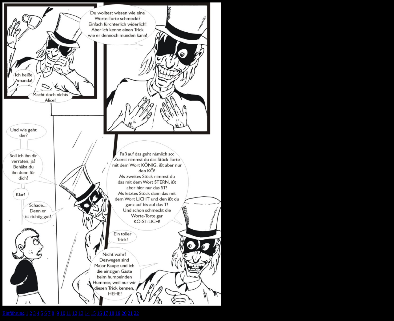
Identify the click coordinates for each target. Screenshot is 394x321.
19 (117, 313)
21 (130, 313)
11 (68, 313)
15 (93, 313)
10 (62, 313)
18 (111, 313)
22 (136, 313)
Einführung (13, 313)
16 (99, 313)
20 (124, 313)
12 (74, 313)
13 (80, 313)
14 (87, 313)
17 (105, 313)
